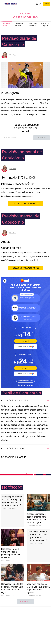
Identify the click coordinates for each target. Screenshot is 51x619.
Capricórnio (25, 17)
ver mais (24, 601)
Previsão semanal (19, 25)
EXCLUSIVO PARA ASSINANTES (26, 204)
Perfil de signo (45, 25)
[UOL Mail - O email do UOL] (36, 3)
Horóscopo (25, 14)
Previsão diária (6, 25)
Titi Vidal (12, 55)
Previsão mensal (33, 25)
